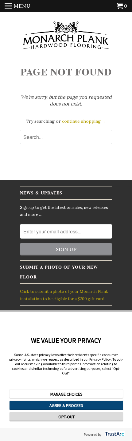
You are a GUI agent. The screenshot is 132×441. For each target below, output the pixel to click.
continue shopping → (84, 121)
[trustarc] (114, 434)
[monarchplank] (66, 35)
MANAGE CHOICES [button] (66, 394)
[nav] (18, 6)
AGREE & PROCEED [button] (66, 405)
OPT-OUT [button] (66, 417)
